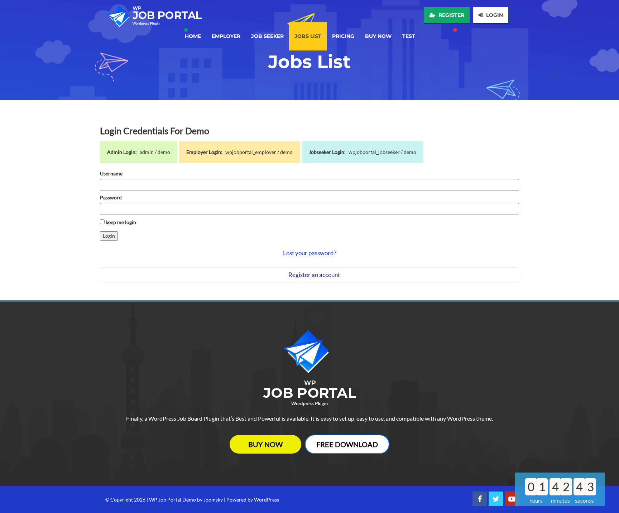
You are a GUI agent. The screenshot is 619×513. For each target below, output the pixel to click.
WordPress (266, 500)
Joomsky (213, 500)
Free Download (347, 444)
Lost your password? (309, 253)
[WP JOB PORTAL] (153, 14)
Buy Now (265, 444)
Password (111, 197)
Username (111, 173)
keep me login (120, 222)
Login (494, 15)
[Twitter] (496, 499)
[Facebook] (479, 499)
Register (450, 15)
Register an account (314, 275)
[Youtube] (512, 499)
